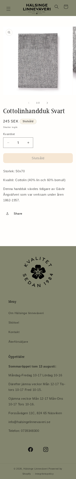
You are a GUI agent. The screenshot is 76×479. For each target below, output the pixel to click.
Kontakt (13, 332)
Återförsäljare (18, 341)
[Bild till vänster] (28, 102)
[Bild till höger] (47, 102)
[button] (8, 8)
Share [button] (18, 213)
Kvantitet (9, 134)
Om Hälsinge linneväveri (26, 313)
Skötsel (13, 322)
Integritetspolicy (44, 473)
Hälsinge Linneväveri (35, 468)
